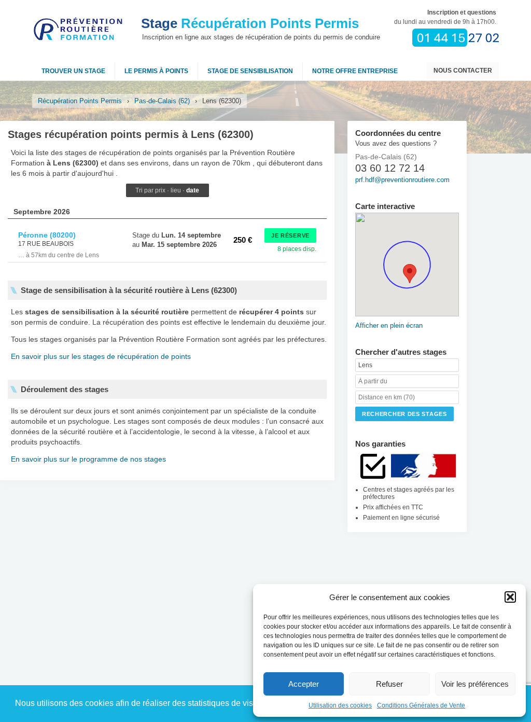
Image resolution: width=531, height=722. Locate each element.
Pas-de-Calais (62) (162, 101)
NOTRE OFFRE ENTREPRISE (355, 71)
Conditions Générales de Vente (421, 705)
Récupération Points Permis (250, 23)
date (192, 190)
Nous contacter (463, 70)
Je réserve (290, 235)
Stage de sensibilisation (250, 71)
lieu (176, 190)
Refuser (389, 683)
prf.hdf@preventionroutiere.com (402, 180)
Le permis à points (156, 71)
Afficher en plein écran (389, 325)
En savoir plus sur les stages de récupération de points (101, 356)
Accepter (303, 683)
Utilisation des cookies (340, 705)
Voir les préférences (475, 683)
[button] (510, 597)
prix (160, 190)
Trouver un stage (73, 71)
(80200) (47, 235)
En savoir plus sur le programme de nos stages (88, 459)
